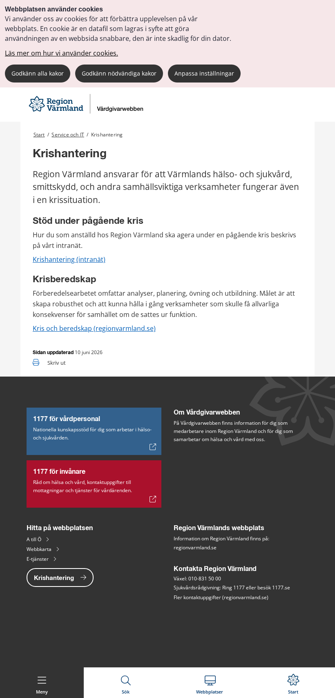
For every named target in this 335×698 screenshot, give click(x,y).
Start (39, 134)
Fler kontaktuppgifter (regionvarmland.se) (221, 597)
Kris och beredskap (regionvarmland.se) (94, 328)
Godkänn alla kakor (37, 73)
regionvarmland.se (195, 547)
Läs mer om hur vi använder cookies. (61, 53)
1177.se (281, 587)
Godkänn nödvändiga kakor (119, 73)
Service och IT (67, 134)
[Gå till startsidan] (87, 111)
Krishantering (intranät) (69, 259)
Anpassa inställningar (204, 73)
